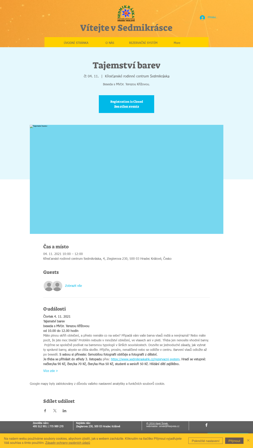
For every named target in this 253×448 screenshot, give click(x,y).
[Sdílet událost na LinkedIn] (64, 410)
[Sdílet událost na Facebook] (45, 410)
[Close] (248, 441)
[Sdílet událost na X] (55, 410)
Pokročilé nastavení (205, 441)
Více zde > (50, 371)
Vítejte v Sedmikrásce (126, 28)
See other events (126, 106)
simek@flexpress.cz (169, 426)
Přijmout (234, 441)
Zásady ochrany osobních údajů (67, 442)
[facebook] (206, 425)
